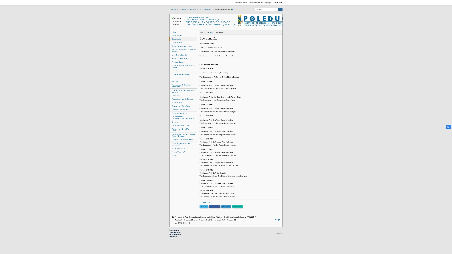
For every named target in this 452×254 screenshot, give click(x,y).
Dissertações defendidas (180, 74)
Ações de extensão (178, 148)
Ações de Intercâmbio (179, 113)
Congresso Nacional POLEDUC (183, 140)
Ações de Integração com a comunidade (181, 144)
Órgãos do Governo (240, 3)
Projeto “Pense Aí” (178, 152)
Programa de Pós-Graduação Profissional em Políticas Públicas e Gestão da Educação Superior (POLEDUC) (210, 22)
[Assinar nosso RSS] (279, 220)
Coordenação (176, 39)
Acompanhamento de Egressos (183, 99)
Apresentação (177, 35)
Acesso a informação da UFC (192, 9)
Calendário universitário (180, 110)
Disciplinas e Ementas (179, 55)
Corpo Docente (177, 43)
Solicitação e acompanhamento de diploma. (184, 91)
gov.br (174, 2)
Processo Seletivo (178, 62)
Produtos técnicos (178, 78)
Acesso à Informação (255, 3)
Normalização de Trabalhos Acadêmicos (181, 86)
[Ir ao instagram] (276, 220)
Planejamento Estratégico (181, 106)
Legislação (267, 3)
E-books (175, 122)
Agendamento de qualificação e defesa (183, 66)
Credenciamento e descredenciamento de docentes (183, 117)
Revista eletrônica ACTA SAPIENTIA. (180, 130)
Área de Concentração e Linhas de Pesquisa (184, 50)
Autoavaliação (177, 102)
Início (174, 32)
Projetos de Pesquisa (179, 58)
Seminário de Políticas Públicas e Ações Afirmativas (183, 135)
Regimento (175, 81)
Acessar (279, 233)
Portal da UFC (174, 9)
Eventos (175, 155)
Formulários (176, 71)
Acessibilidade (277, 3)
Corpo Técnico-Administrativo (182, 46)
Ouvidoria (207, 9)
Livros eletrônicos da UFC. (181, 125)
